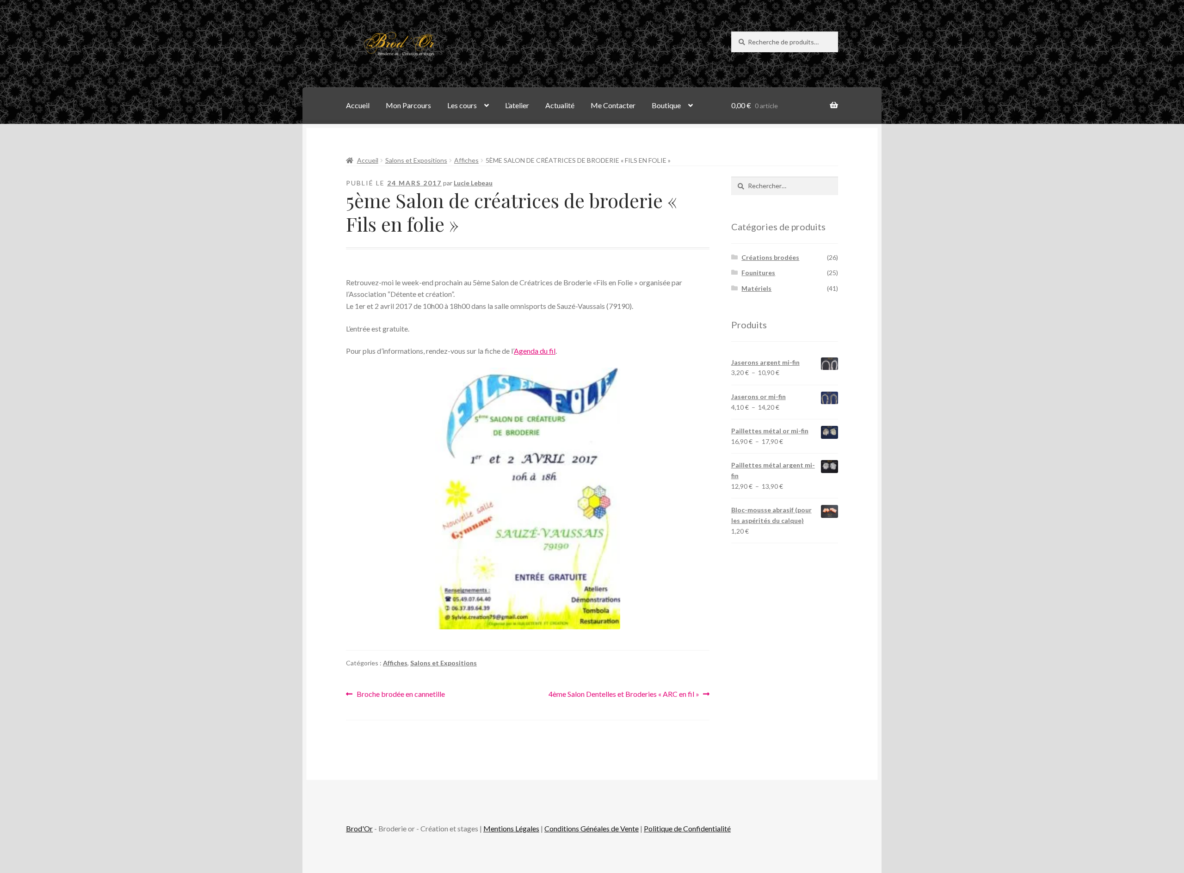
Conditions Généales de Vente (591, 828)
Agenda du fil (534, 350)
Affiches (466, 160)
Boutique (666, 105)
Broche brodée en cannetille (400, 695)
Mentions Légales (511, 828)
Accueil (358, 105)
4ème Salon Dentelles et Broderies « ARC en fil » (624, 695)
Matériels (756, 288)
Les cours (462, 105)
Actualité (559, 105)
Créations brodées (770, 257)
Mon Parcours (408, 105)
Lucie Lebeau (473, 183)
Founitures (758, 273)
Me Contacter (613, 105)
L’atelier (517, 105)
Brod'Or (359, 828)
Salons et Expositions (416, 160)
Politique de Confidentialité (687, 828)
